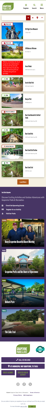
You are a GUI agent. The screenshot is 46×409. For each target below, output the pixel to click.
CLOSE (32, 406)
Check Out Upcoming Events (15, 205)
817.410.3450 (24, 360)
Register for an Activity (13, 209)
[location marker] (37, 18)
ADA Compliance (27, 395)
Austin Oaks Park (29, 82)
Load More (23, 182)
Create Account (8, 372)
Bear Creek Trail (29, 167)
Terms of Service (35, 392)
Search (34, 8)
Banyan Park (28, 99)
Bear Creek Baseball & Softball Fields (32, 116)
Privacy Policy (18, 395)
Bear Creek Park (29, 133)
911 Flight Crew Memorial (31, 29)
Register (26, 8)
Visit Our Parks (11, 213)
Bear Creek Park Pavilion (31, 150)
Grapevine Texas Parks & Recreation (19, 392)
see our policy (23, 406)
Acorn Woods (28, 66)
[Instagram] (18, 384)
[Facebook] (24, 384)
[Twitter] (30, 384)
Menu (42, 8)
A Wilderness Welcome (30, 48)
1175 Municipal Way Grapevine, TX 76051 (24, 366)
